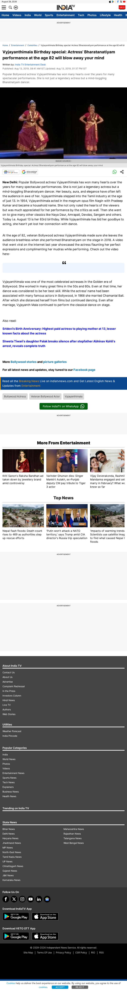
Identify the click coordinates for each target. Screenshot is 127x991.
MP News (7, 847)
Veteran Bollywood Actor (45, 396)
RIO (93, 952)
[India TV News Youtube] (124, 1)
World (38, 15)
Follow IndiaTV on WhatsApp (61, 406)
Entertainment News (13, 773)
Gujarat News (9, 870)
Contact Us (8, 672)
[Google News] (10, 172)
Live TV (6, 704)
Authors (6, 709)
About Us (7, 677)
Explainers (8, 787)
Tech (81, 15)
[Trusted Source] (29, 172)
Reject (80, 987)
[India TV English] (66, 7)
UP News (7, 861)
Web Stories (8, 714)
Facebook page (84, 370)
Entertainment (66, 15)
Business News (10, 791)
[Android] (113, 1)
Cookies (10, 983)
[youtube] (30, 899)
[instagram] (22, 899)
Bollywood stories (24, 362)
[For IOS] (45, 936)
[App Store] (45, 916)
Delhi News (8, 833)
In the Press (8, 691)
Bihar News (8, 829)
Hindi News (8, 700)
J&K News (8, 875)
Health (118, 15)
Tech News (8, 782)
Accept (60, 987)
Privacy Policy (63, 952)
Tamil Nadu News (11, 856)
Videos (16, 15)
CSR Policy (81, 952)
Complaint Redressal (13, 686)
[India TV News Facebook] (118, 1)
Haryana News (10, 838)
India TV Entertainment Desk (30, 64)
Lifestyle (105, 15)
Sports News (9, 777)
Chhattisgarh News (12, 866)
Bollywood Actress (15, 396)
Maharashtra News (74, 829)
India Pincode (9, 735)
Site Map (28, 952)
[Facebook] (5, 899)
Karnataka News (11, 880)
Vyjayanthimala (73, 396)
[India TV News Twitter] (121, 1)
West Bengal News (74, 843)
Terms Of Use (44, 952)
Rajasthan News (72, 833)
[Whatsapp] (115, 172)
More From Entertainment (63, 442)
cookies (43, 987)
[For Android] (15, 936)
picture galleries (55, 362)
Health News (9, 796)
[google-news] (47, 899)
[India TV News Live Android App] (15, 916)
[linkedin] (39, 899)
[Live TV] (122, 7)
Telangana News (73, 838)
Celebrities (32, 45)
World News (8, 759)
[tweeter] (14, 899)
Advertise (7, 681)
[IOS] (110, 1)
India (28, 15)
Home (5, 15)
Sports (49, 15)
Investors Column (11, 695)
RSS (101, 952)
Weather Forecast (11, 731)
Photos (92, 15)
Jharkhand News (11, 843)
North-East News (11, 852)
